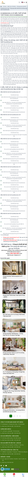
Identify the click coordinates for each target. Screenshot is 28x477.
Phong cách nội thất (21, 6)
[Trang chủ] (1, 6)
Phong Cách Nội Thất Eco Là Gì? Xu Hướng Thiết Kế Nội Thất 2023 (13, 353)
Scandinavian (8, 31)
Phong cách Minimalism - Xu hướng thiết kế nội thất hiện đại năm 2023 (14, 410)
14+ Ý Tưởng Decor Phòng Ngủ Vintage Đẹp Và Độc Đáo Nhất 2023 (14, 372)
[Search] (19, 2)
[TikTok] (3, 465)
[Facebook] (1, 465)
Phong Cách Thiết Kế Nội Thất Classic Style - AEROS (14, 296)
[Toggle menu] (26, 2)
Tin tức (4, 6)
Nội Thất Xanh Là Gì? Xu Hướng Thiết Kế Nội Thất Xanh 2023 (14, 315)
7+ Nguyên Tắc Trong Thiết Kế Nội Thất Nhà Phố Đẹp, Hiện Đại (14, 391)
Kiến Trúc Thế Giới (12, 6)
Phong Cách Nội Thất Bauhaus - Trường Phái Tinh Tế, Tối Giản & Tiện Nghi (13, 334)
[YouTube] (6, 465)
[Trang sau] (20, 416)
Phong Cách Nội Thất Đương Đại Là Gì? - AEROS (13, 277)
